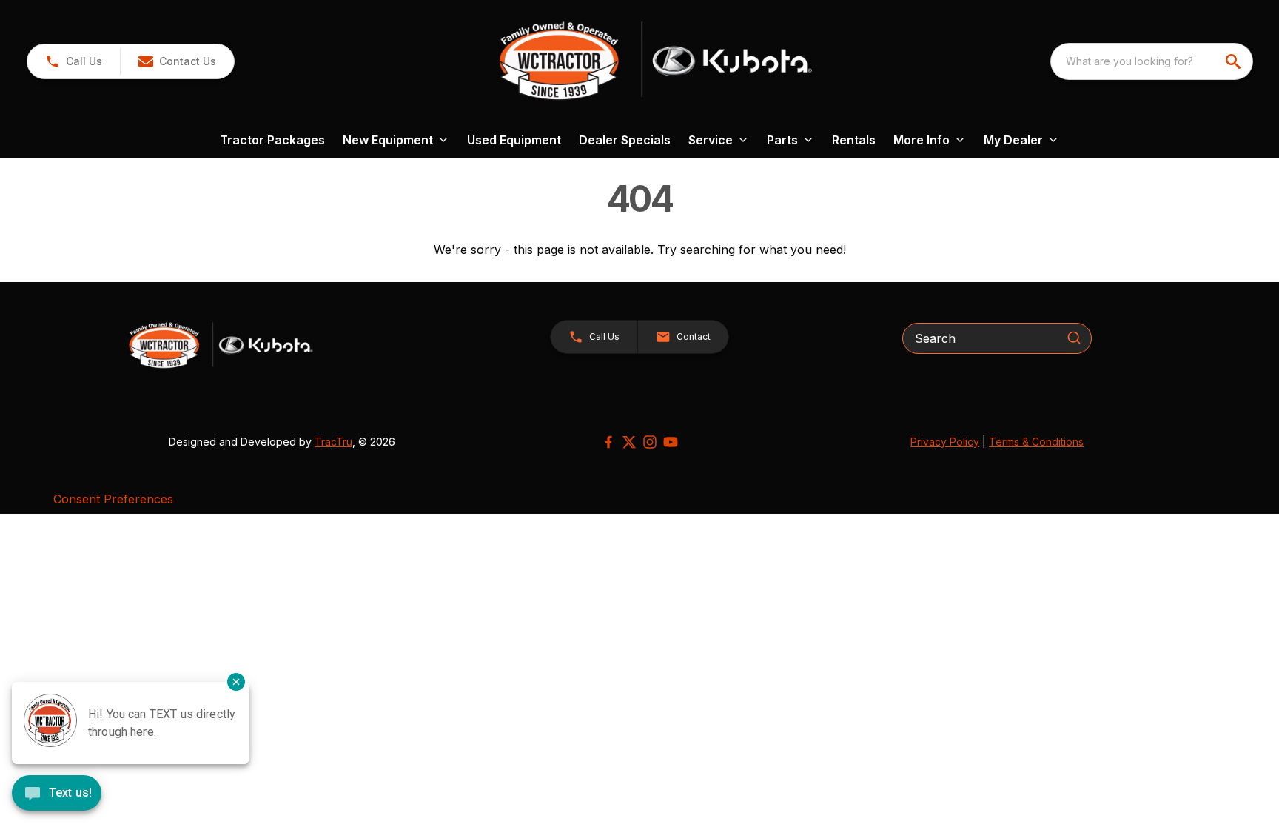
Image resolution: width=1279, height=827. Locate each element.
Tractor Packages (272, 140)
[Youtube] (670, 442)
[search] (1234, 61)
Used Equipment (514, 140)
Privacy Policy (944, 441)
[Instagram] (649, 442)
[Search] (1074, 337)
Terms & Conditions (1036, 441)
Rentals (854, 140)
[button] (73, 61)
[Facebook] (608, 442)
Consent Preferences (113, 499)
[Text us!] (56, 794)
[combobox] (1151, 61)
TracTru (333, 441)
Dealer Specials (625, 140)
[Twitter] (629, 442)
